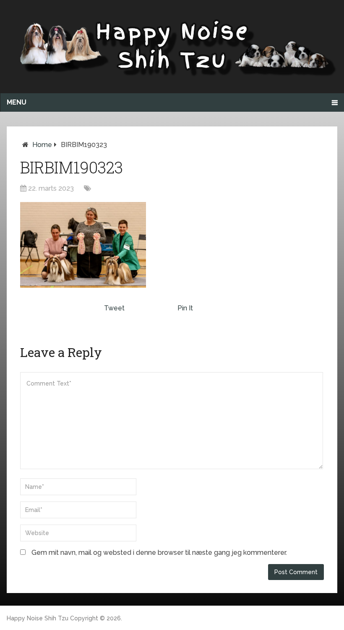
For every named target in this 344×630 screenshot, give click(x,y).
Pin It (185, 308)
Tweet (114, 308)
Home (42, 145)
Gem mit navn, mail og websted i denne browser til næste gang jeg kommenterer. (159, 552)
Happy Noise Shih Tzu (37, 618)
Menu (16, 102)
